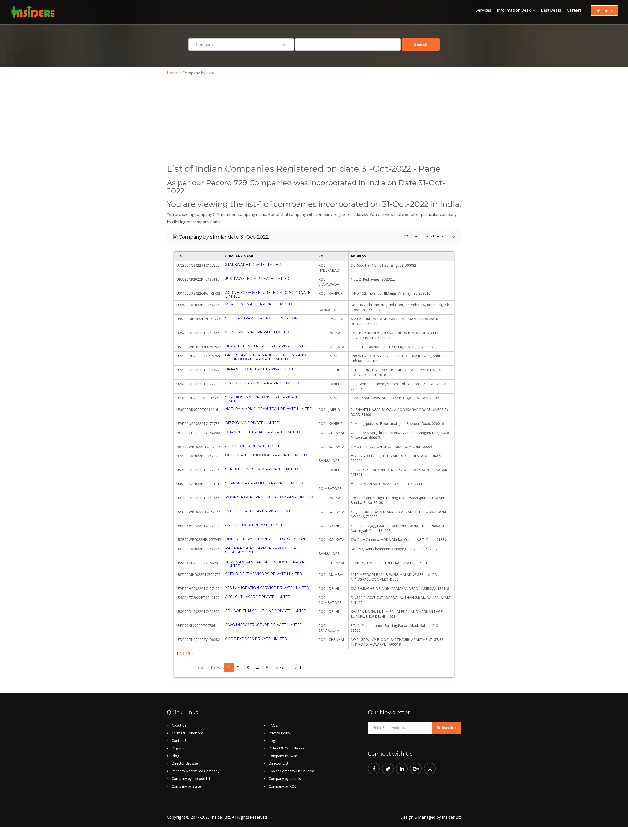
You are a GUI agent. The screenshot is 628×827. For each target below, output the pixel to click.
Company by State (186, 786)
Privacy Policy (279, 733)
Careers (574, 10)
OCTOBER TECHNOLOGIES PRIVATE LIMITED (266, 455)
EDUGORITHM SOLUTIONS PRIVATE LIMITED (266, 611)
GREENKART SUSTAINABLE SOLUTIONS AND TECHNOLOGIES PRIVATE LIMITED (265, 357)
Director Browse (185, 763)
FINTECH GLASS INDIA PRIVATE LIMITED (262, 383)
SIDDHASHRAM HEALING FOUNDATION (261, 318)
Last (296, 667)
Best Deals (551, 10)
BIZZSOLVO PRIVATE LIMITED (252, 423)
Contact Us (180, 740)
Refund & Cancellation (286, 748)
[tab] (314, 237)
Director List (278, 763)
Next (280, 667)
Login (606, 10)
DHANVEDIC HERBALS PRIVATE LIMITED (262, 432)
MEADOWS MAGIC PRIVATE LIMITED (258, 304)
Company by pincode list (191, 778)
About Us (179, 725)
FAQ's (273, 725)
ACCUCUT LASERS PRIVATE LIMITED (258, 597)
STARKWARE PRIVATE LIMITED (253, 265)
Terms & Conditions (188, 733)
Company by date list (285, 778)
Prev (215, 667)
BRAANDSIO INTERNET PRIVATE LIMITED (263, 369)
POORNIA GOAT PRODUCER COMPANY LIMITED (269, 497)
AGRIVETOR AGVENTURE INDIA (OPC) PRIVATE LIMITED (267, 294)
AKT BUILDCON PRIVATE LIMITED (255, 525)
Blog (175, 755)
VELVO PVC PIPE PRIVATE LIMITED (257, 332)
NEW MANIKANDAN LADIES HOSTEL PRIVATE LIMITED (267, 564)
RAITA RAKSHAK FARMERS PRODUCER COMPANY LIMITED (260, 550)
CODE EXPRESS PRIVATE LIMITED (256, 639)
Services (483, 10)
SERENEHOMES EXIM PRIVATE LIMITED (261, 469)
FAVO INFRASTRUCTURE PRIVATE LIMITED (263, 625)
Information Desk (514, 10)
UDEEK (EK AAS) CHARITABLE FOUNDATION (265, 539)
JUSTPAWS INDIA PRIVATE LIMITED (257, 278)
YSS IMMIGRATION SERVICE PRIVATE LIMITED (267, 588)
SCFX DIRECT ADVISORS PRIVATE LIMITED (263, 574)
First (199, 667)
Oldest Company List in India (291, 771)
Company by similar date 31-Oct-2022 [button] (314, 237)
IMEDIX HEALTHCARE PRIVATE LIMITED (261, 511)
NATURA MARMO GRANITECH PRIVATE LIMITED (268, 409)
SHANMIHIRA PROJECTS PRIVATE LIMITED (264, 483)
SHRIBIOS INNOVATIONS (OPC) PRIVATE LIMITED (261, 399)
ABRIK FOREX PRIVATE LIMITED (254, 446)
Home (172, 73)
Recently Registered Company (195, 771)
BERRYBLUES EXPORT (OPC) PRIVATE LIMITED (268, 346)
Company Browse (283, 755)
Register (178, 748)
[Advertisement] (314, 118)
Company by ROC (283, 786)
